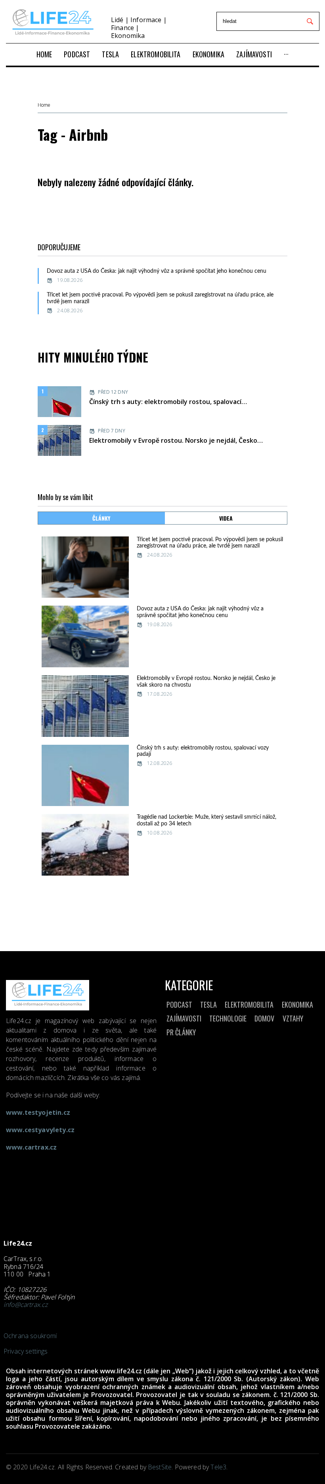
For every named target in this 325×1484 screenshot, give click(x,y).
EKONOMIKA (297, 1004)
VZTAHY (293, 1018)
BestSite (160, 1467)
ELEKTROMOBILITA (249, 1004)
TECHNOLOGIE (228, 1018)
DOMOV (264, 1018)
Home (44, 105)
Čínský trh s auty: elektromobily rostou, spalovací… (168, 401)
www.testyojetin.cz (38, 1112)
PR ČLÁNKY (181, 1032)
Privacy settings (26, 1351)
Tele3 (218, 1467)
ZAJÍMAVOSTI (183, 1018)
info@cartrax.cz (26, 1304)
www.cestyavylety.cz (40, 1129)
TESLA (208, 1004)
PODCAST (179, 1004)
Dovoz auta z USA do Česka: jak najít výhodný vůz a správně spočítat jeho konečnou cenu (156, 271)
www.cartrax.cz (31, 1147)
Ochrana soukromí (30, 1335)
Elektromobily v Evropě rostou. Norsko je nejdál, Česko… (176, 440)
